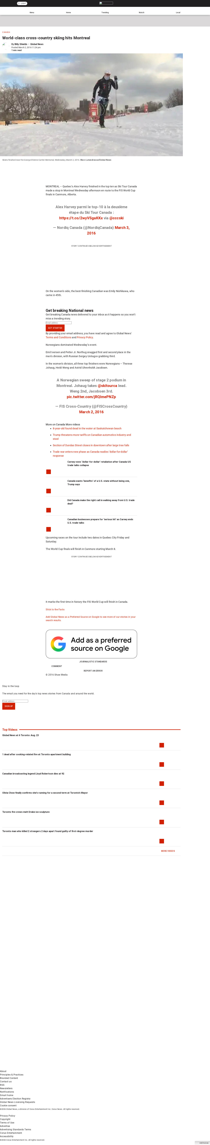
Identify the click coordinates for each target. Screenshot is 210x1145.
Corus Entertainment (11, 1133)
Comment (56, 666)
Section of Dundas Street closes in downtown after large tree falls (91, 445)
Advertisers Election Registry (15, 1098)
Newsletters (6, 1088)
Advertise (5, 1126)
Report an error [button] (93, 671)
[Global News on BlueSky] (152, 1067)
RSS (2, 1085)
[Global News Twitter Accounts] (65, 1045)
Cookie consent (8, 1105)
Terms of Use (7, 1122)
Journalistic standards (93, 662)
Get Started (55, 328)
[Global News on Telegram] (109, 1067)
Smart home (6, 1095)
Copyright (5, 1119)
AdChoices (204, 1143)
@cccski (116, 218)
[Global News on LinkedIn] (22, 1067)
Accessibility (7, 1136)
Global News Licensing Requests (17, 1102)
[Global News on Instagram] (152, 1045)
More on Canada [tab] (55, 424)
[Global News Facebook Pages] (22, 1045)
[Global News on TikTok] (65, 1067)
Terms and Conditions (58, 337)
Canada (6, 32)
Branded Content (9, 1078)
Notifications (7, 1091)
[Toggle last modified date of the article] (42, 47)
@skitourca (107, 386)
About (3, 1071)
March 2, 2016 (91, 412)
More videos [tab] (73, 424)
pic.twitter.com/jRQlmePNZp (91, 397)
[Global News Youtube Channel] (109, 1045)
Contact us (6, 1081)
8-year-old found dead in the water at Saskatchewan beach (87, 428)
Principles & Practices (11, 1074)
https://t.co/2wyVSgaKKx (81, 218)
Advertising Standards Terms (15, 1129)
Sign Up (9, 706)
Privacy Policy (85, 337)
